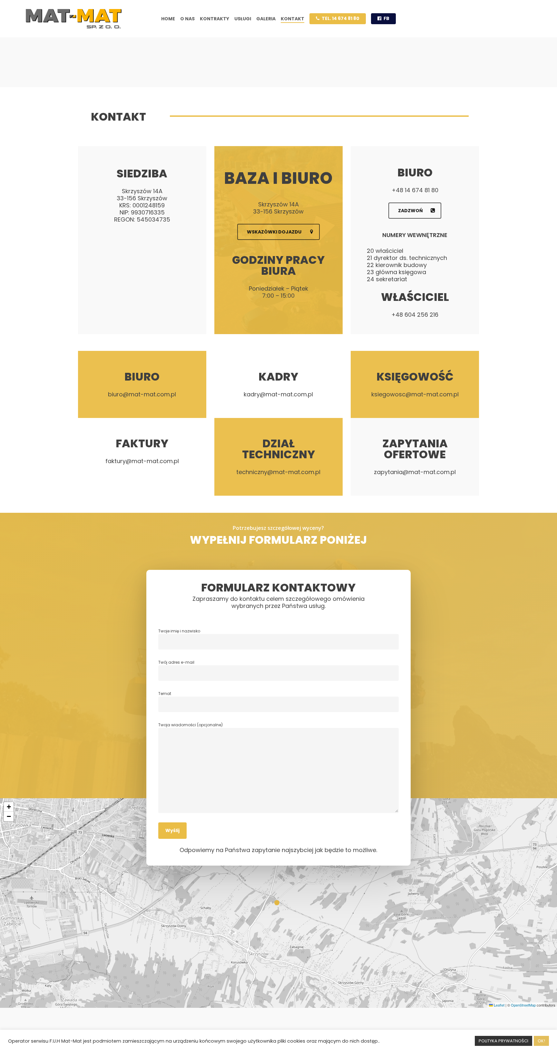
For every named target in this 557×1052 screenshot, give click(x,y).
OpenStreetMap (523, 1004)
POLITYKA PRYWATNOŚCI (503, 1041)
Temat (164, 693)
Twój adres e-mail (176, 662)
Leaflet (498, 1004)
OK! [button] (541, 1041)
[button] (278, 232)
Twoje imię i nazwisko (179, 631)
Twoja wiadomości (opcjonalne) (190, 725)
